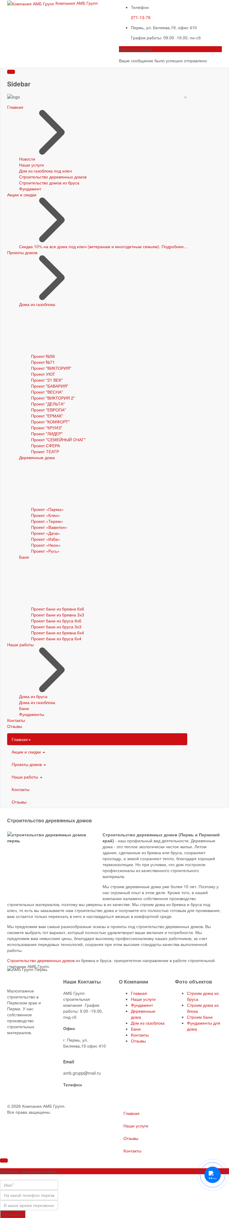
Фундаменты (31, 714)
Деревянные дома (37, 457)
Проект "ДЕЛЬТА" (48, 404)
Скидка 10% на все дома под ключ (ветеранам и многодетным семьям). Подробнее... (103, 246)
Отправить (12, 1214)
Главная (15, 107)
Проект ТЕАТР (45, 451)
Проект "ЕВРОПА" (48, 410)
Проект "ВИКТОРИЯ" (51, 368)
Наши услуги (31, 165)
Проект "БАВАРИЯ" (49, 386)
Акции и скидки (21, 195)
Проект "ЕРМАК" (47, 416)
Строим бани (200, 1017)
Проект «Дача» (45, 533)
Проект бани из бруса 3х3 (56, 627)
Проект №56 (43, 356)
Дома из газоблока (37, 304)
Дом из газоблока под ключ (45, 171)
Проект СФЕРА (45, 445)
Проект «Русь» (45, 551)
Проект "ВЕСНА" (47, 392)
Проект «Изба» (45, 539)
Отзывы (14, 726)
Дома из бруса (33, 696)
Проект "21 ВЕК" (47, 380)
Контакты (16, 720)
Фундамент (30, 189)
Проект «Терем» (47, 521)
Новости (27, 159)
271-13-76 (141, 17)
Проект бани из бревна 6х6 (57, 609)
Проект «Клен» (45, 515)
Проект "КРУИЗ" (46, 428)
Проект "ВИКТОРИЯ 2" (53, 398)
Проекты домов (22, 252)
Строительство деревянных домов (52, 177)
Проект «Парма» (47, 509)
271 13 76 (72, 1096)
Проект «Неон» (46, 545)
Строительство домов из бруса (49, 183)
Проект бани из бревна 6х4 (57, 633)
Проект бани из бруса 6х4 (56, 638)
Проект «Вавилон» (49, 527)
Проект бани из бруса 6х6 (56, 621)
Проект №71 (43, 362)
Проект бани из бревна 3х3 (57, 615)
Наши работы (20, 644)
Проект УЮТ (43, 374)
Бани (24, 557)
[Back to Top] (4, 1160)
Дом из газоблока (148, 1023)
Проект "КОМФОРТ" (50, 422)
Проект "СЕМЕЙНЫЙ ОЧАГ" (58, 439)
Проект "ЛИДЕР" (47, 433)
